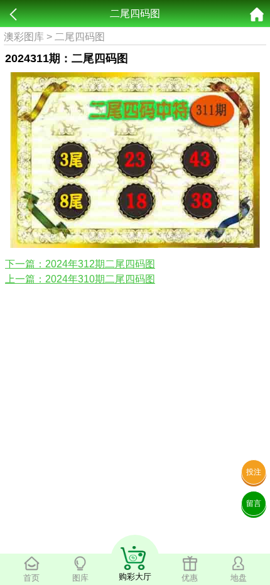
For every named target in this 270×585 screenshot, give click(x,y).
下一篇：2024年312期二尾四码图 (80, 264)
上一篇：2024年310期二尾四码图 (80, 279)
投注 (253, 472)
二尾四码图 (80, 36)
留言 (253, 503)
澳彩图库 (24, 36)
